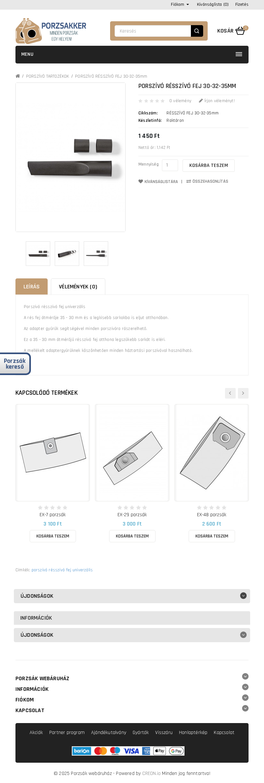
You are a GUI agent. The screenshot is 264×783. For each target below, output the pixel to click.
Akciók (36, 732)
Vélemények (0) (78, 286)
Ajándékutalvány (108, 732)
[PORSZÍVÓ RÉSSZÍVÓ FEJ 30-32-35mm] (38, 253)
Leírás (32, 286)
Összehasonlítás (210, 181)
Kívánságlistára (161, 182)
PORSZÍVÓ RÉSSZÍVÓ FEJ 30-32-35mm (111, 76)
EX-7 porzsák (53, 514)
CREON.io (151, 773)
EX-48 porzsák (212, 514)
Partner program (67, 732)
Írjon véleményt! (218, 101)
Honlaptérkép (193, 732)
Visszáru (164, 732)
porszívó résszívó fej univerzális (62, 570)
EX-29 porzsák (132, 514)
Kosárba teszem (208, 165)
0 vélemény (180, 101)
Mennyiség (148, 164)
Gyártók (141, 732)
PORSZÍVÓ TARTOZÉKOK (47, 76)
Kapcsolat (224, 732)
